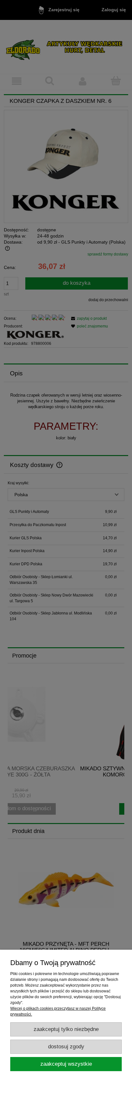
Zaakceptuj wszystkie (66, 1064)
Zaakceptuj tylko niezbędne (66, 1029)
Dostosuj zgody (66, 1047)
